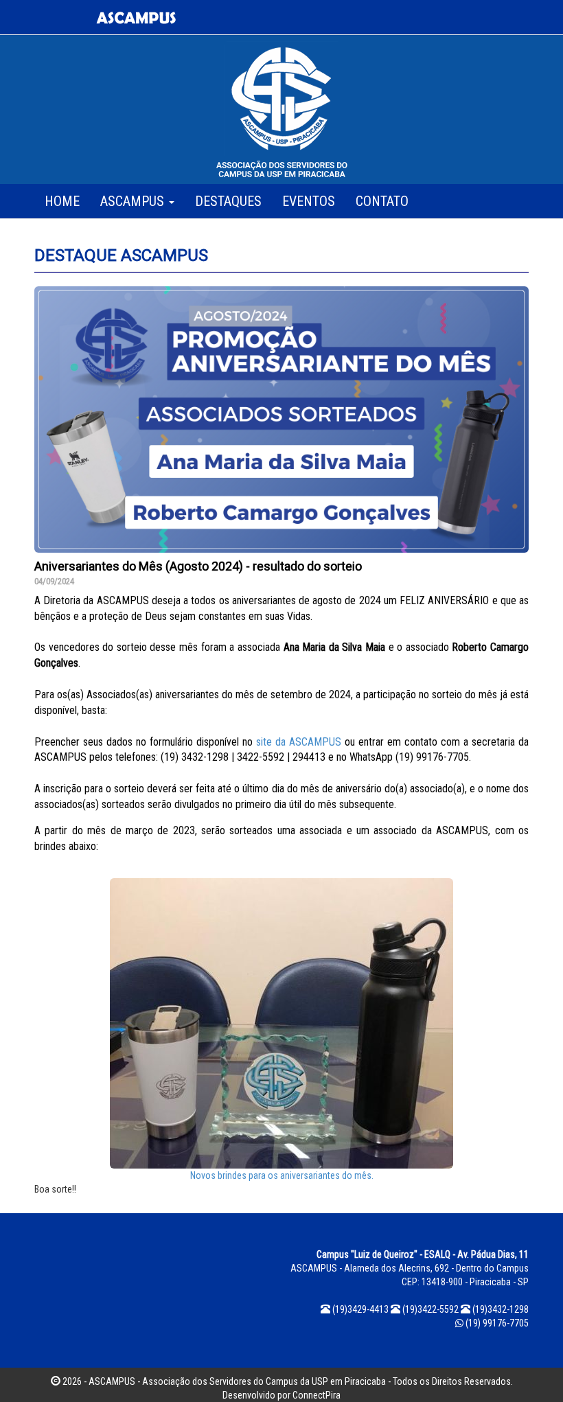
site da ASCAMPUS (298, 741)
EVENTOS (308, 201)
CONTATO (382, 201)
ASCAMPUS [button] (134, 201)
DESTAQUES (228, 201)
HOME (62, 201)
